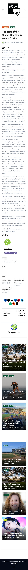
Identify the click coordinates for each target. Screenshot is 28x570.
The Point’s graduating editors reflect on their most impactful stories (14, 362)
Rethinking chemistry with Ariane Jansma (13, 512)
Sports (11, 405)
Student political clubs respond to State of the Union (19, 280)
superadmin (10, 42)
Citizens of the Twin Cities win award (6, 288)
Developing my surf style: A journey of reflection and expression (13, 393)
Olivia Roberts (9, 398)
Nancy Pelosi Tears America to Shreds (6, 279)
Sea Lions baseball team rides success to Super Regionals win (12, 461)
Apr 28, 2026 (20, 427)
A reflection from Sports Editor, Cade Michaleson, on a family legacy (13, 423)
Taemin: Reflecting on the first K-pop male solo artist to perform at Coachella (14, 535)
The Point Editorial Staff (11, 366)
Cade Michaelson (9, 427)
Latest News (6, 27)
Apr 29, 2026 (18, 398)
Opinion (13, 27)
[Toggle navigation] (3, 10)
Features (6, 376)
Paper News (21, 561)
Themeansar (14, 563)
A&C (5, 519)
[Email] (15, 253)
